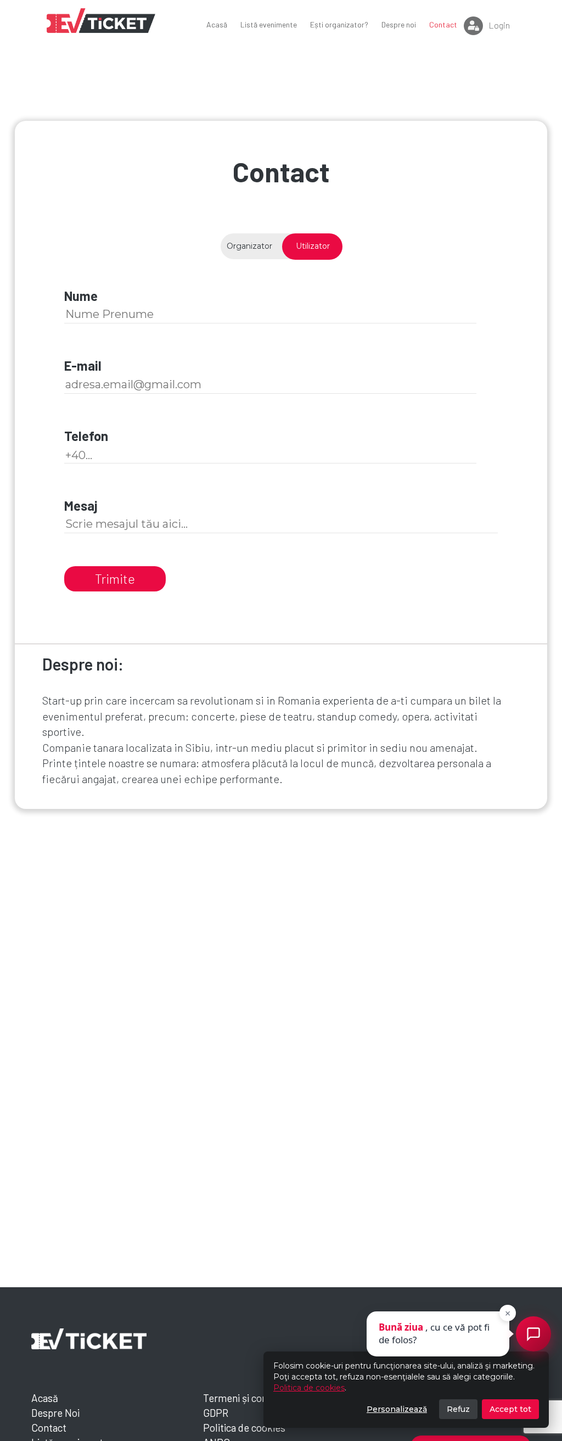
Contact (48, 1427)
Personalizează (397, 1409)
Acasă (44, 1398)
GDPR (215, 1412)
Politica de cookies (309, 1388)
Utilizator (313, 246)
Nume (81, 296)
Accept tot (510, 1409)
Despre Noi (55, 1412)
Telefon (86, 436)
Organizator (249, 246)
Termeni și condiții (243, 1398)
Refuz (458, 1409)
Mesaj (81, 505)
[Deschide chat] (533, 1333)
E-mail (83, 365)
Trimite (115, 579)
